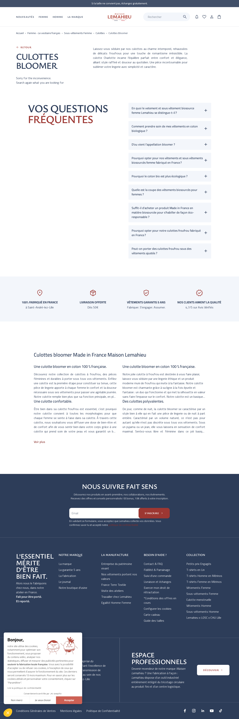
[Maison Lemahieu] (119, 17)
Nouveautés (25, 16)
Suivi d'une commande (157, 576)
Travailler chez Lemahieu (116, 596)
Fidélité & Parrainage (157, 570)
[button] (7, 712)
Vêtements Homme (198, 605)
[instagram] (194, 710)
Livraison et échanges (157, 582)
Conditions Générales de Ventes (36, 711)
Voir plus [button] (39, 442)
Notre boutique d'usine (73, 587)
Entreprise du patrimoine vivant (116, 566)
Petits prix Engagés (198, 564)
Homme (58, 16)
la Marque (75, 16)
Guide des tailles (154, 620)
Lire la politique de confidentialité (24, 688)
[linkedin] (203, 710)
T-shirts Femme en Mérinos (204, 582)
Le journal (65, 582)
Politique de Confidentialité (103, 711)
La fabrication (67, 576)
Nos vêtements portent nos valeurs (119, 576)
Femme (43, 16)
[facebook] (185, 710)
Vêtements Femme (198, 587)
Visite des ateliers (112, 590)
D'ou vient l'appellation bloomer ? (153, 144)
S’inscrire (154, 513)
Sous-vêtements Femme (202, 593)
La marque (65, 564)
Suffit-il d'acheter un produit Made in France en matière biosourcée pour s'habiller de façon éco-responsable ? (163, 212)
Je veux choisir (43, 700)
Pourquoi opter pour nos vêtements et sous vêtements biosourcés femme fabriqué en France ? (167, 160)
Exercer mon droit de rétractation (157, 590)
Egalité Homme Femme (116, 602)
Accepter (69, 700)
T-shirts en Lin (195, 570)
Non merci (16, 700)
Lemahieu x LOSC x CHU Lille (203, 617)
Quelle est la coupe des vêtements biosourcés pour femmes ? (164, 192)
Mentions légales (71, 711)
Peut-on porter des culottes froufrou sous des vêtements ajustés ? (161, 251)
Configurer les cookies (157, 608)
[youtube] (211, 710)
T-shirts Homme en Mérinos (204, 576)
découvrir (213, 670)
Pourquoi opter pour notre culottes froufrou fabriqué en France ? (166, 233)
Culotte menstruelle (198, 599)
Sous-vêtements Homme (202, 611)
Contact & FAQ (153, 564)
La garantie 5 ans (69, 570)
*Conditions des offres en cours (160, 600)
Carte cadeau (152, 614)
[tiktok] (220, 710)
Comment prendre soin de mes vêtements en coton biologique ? (165, 128)
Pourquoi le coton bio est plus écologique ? (159, 176)
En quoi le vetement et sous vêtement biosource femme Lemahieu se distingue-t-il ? (163, 110)
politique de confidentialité (123, 524)
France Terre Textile (113, 584)
